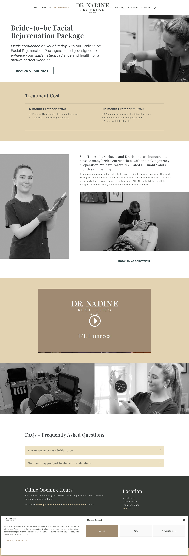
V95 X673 (128, 508)
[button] (184, 520)
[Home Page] (92, 8)
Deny (136, 531)
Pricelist (120, 8)
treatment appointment (75, 504)
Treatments (60, 8)
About (45, 8)
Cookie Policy (9, 540)
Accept (102, 531)
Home (36, 8)
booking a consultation (48, 504)
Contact (145, 8)
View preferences (169, 531)
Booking (133, 8)
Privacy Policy (21, 540)
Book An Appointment (32, 70)
